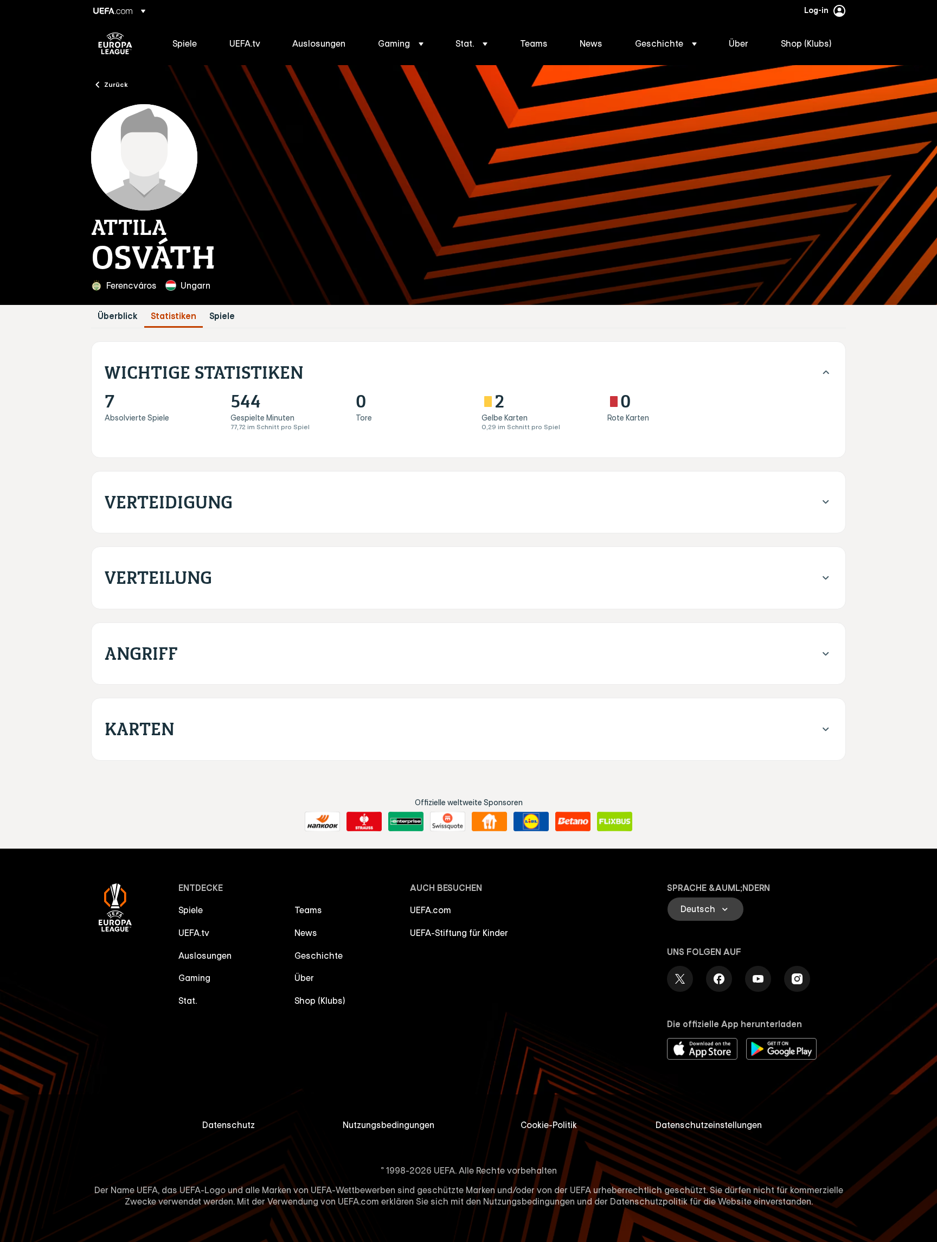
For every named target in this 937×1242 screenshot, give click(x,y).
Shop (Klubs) (319, 1000)
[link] (184, 43)
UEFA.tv (193, 933)
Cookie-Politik (549, 1125)
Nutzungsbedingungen (388, 1125)
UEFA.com (430, 910)
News (305, 933)
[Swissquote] (447, 821)
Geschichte (318, 955)
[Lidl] (531, 821)
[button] (401, 43)
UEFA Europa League (115, 43)
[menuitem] (187, 43)
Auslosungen (205, 955)
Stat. (187, 1000)
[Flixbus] (614, 821)
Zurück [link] (116, 84)
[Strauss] (364, 821)
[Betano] (573, 821)
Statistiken (173, 316)
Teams (308, 910)
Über (304, 978)
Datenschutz (228, 1125)
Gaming (194, 978)
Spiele (222, 316)
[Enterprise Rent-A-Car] (405, 821)
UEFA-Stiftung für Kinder (459, 933)
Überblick (118, 316)
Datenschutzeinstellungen (709, 1125)
